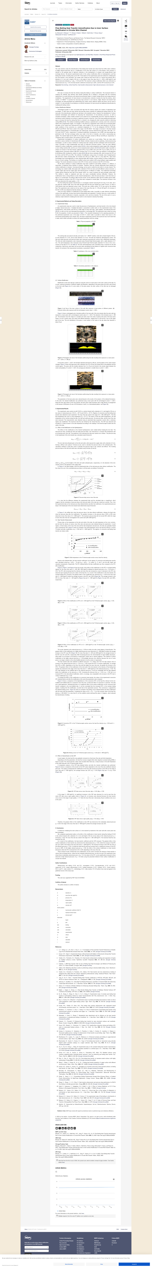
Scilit (95, 1247)
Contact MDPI (62, 1247)
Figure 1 (67, 286)
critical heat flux (73, 85)
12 (108, 146)
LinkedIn (114, 1241)
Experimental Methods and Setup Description (34, 88)
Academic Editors (30, 43)
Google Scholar (100, 951)
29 (69, 184)
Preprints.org (97, 1245)
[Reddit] (72, 1128)
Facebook (114, 1243)
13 (69, 148)
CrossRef (108, 951)
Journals (52, 3)
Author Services (79, 3)
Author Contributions (31, 94)
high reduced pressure (99, 85)
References (28, 102)
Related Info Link (29, 57)
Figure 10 (72, 689)
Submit (124, 3)
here (63, 1162)
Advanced (123, 9)
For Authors (80, 1241)
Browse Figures (73, 59)
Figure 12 (83, 796)
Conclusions (29, 93)
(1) (115, 439)
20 (83, 153)
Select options (29, 1247)
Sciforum (96, 1241)
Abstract (28, 84)
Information (69, 3)
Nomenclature (29, 100)
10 (83, 146)
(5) (115, 509)
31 (58, 211)
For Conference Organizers (84, 1253)
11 (84, 146)
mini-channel (109, 85)
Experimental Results (31, 91)
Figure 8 (72, 567)
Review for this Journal (35, 31)
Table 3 (93, 248)
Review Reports (85, 59)
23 (100, 153)
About (98, 3)
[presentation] (82, 439)
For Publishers (80, 1249)
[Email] (57, 1128)
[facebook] (66, 1128)
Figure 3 (62, 364)
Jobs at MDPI (62, 1249)
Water (31, 14)
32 (93, 211)
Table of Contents (30, 81)
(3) (115, 458)
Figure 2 (60, 313)
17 (100, 148)
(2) (115, 452)
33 (69, 446)
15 (97, 148)
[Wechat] (69, 1128)
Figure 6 (60, 567)
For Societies (80, 1251)
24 (56, 156)
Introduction (28, 85)
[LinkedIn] (63, 1128)
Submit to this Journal (35, 27)
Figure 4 (61, 466)
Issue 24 (44, 14)
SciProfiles (97, 1249)
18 (75, 151)
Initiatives (90, 3)
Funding (28, 96)
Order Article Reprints (109, 21)
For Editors (79, 1245)
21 (84, 153)
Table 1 (82, 213)
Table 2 (74, 244)
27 (95, 160)
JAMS (95, 1253)
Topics (60, 3)
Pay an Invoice (63, 1243)
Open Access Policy (64, 1245)
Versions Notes (96, 59)
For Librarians (80, 1247)
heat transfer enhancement (85, 85)
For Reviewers (80, 1243)
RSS (118, 1229)
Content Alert (124, 1229)
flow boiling (64, 85)
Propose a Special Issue (36, 34)
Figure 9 (60, 681)
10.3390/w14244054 (52, 14)
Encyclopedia (97, 1251)
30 (56, 211)
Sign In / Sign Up (115, 3)
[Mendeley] (75, 1128)
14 (95, 148)
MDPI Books (97, 1243)
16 (99, 148)
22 (86, 153)
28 (70, 169)
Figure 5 (70, 527)
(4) (115, 471)
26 (87, 158)
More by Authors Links (31, 60)
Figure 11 (57, 767)
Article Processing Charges (66, 1241)
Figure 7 (65, 567)
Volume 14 (37, 14)
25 (74, 156)
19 (64, 153)
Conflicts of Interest (30, 98)
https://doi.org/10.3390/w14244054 (78, 47)
